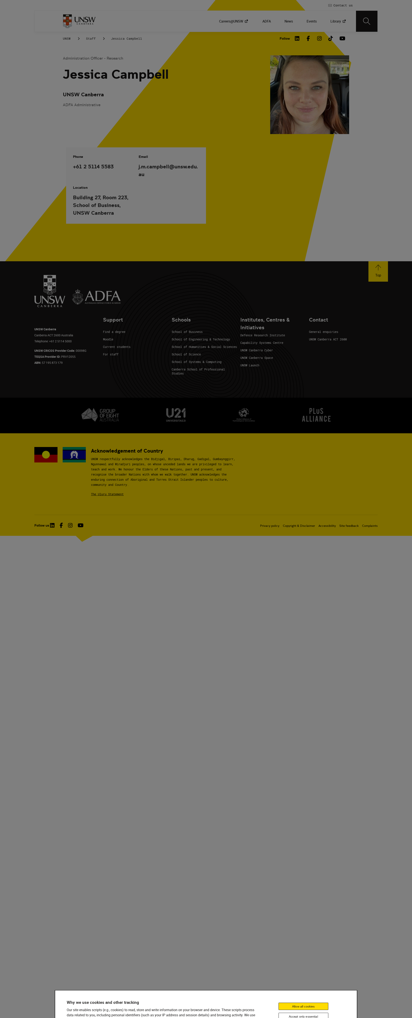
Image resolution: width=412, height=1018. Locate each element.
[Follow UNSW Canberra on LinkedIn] (52, 525)
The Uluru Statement (107, 494)
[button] (378, 271)
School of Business (187, 332)
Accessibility (327, 525)
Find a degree (114, 332)
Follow (285, 38)
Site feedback (349, 525)
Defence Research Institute (262, 335)
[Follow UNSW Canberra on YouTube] (80, 525)
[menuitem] (234, 21)
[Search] (366, 21)
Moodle (108, 339)
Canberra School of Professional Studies (198, 371)
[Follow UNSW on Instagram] (70, 525)
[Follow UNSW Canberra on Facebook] (61, 525)
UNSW (67, 38)
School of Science (186, 354)
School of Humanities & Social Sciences (204, 347)
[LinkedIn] (297, 38)
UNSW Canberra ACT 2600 (328, 339)
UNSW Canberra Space (256, 358)
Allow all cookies (303, 1006)
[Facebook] (308, 38)
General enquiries (323, 332)
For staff (110, 354)
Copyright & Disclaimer (299, 525)
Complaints (370, 525)
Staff (91, 38)
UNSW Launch (249, 365)
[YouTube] (341, 38)
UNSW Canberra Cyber (256, 350)
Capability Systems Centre (261, 343)
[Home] (79, 21)
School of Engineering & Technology (201, 339)
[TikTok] (330, 38)
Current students (116, 347)
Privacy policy (269, 525)
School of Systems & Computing (196, 362)
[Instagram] (319, 38)
